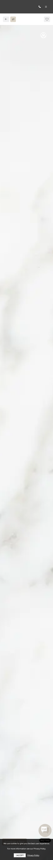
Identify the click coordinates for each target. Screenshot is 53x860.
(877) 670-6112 (15, 294)
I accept (20, 855)
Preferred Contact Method (22, 353)
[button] (45, 833)
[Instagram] (11, 300)
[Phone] (39, 6)
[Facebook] (7, 300)
